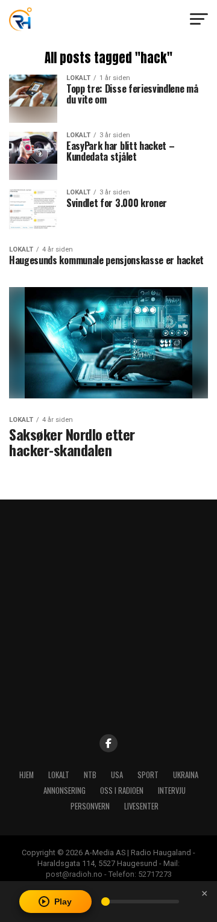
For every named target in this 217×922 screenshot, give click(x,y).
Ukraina (185, 775)
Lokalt (58, 775)
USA (117, 775)
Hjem (26, 775)
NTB (90, 775)
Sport (148, 775)
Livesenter (141, 806)
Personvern (90, 806)
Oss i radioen (121, 790)
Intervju (172, 790)
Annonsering (64, 790)
